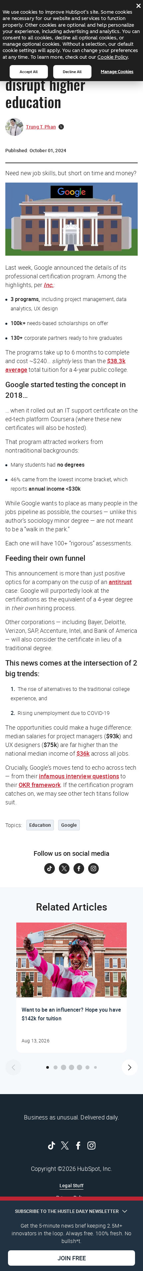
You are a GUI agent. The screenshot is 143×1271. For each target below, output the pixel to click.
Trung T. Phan (41, 126)
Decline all (72, 71)
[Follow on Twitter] (64, 868)
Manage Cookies (117, 71)
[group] (71, 987)
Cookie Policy (112, 57)
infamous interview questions (79, 776)
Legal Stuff (71, 1185)
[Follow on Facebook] (78, 868)
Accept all (29, 71)
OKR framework (40, 785)
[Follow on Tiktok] (49, 868)
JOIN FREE (72, 1258)
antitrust (120, 582)
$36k (83, 753)
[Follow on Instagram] (93, 868)
